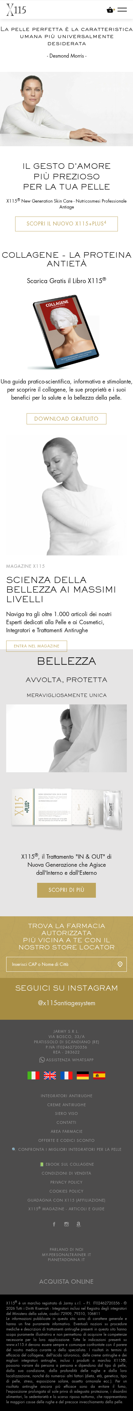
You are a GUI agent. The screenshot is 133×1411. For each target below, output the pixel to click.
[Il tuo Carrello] (111, 10)
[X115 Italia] (34, 1075)
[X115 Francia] (66, 1075)
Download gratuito (66, 418)
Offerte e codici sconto (66, 1140)
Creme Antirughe (66, 1104)
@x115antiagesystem (66, 1003)
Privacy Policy (66, 1182)
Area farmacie (67, 1131)
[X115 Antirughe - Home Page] (16, 9)
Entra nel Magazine (36, 646)
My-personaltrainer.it (66, 1254)
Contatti (66, 1122)
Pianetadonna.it (66, 1259)
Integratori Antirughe (66, 1095)
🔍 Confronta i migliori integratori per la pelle (67, 1149)
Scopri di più (66, 890)
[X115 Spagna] (99, 1075)
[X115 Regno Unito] (50, 1075)
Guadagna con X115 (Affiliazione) (66, 1200)
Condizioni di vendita (66, 1173)
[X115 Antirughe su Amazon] (79, 1225)
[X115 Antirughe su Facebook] (54, 1225)
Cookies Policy (66, 1191)
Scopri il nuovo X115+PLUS (66, 223)
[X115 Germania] (83, 1075)
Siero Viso (66, 1113)
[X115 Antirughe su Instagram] (66, 1225)
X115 (11, 1303)
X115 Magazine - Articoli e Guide (66, 1209)
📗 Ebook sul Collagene (66, 1164)
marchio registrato (42, 1303)
